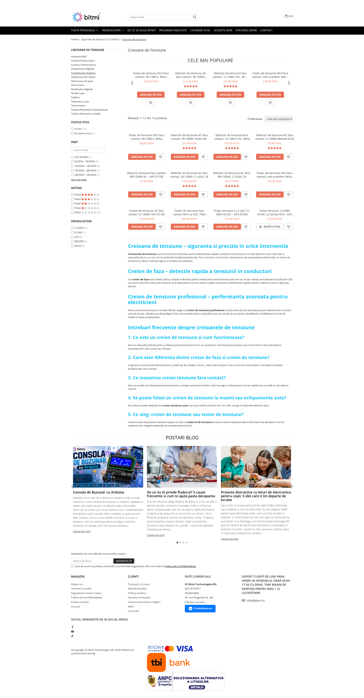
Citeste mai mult (81, 531)
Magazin (78, 576)
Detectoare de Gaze (82, 81)
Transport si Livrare (139, 584)
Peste (78, 194)
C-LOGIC (79, 228)
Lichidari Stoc (200, 30)
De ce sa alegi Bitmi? (141, 30)
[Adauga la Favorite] (150, 103)
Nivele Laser (78, 93)
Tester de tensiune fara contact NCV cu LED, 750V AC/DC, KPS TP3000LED (189, 212)
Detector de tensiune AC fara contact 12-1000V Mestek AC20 (274, 137)
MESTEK (79, 241)
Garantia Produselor (139, 597)
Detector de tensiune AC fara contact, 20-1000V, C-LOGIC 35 (189, 174)
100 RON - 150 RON (85, 166)
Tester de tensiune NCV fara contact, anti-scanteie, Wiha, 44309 (270, 75)
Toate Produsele (83, 30)
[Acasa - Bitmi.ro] (90, 17)
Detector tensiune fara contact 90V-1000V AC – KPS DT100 (146, 174)
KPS (77, 237)
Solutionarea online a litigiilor (144, 602)
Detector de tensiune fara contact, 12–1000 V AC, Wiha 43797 (230, 75)
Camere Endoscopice (83, 60)
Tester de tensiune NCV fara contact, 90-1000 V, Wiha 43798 (151, 75)
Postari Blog (182, 437)
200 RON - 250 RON (85, 174)
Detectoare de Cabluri (83, 77)
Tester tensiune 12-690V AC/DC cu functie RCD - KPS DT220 (274, 212)
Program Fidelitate (173, 30)
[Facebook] (72, 627)
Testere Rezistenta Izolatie (85, 113)
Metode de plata (137, 588)
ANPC (131, 606)
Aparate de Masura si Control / (101, 39)
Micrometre (77, 85)
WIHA (78, 246)
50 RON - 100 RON (85, 161)
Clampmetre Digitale (82, 68)
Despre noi (77, 584)
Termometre (78, 105)
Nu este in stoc (83, 133)
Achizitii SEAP (223, 30)
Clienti (133, 576)
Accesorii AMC (79, 56)
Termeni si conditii (81, 588)
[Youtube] (72, 631)
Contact (266, 30)
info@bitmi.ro (255, 600)
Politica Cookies (80, 602)
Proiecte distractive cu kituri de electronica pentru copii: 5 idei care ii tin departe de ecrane (256, 496)
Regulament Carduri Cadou (86, 593)
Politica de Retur (137, 593)
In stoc (78, 128)
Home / (76, 39)
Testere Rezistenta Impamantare (89, 109)
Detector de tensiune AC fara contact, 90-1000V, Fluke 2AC (190, 75)
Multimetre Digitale (82, 89)
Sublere (75, 97)
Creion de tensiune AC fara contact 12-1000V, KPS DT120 (146, 212)
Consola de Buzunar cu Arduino (98, 492)
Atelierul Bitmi (246, 30)
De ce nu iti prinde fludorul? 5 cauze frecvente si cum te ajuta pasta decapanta (181, 494)
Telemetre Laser (80, 101)
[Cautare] (194, 17)
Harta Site (133, 611)
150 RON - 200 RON (85, 170)
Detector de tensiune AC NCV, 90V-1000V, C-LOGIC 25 (232, 174)
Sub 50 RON (81, 157)
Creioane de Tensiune (83, 73)
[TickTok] (72, 636)
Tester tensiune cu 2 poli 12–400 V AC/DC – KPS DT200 (231, 212)
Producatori (111, 30)
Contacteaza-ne (203, 608)
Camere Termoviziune (83, 64)
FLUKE (78, 232)
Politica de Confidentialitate (180, 566)
